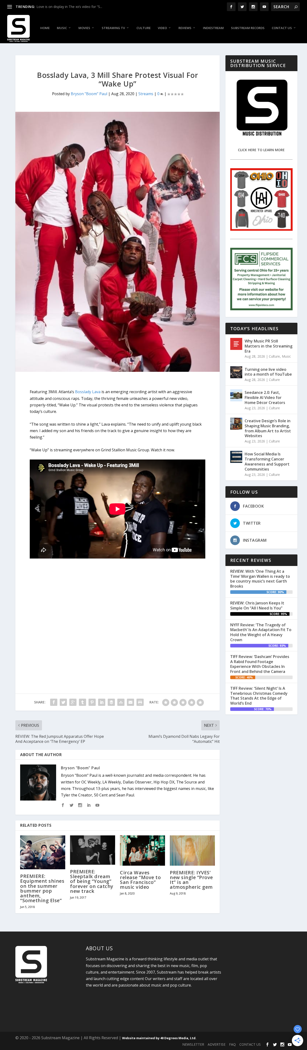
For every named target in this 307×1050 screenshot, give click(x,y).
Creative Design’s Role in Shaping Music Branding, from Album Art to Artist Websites (268, 428)
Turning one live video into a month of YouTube (268, 372)
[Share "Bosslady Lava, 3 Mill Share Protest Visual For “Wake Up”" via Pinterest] (92, 702)
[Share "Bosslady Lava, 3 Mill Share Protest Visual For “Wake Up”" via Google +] (73, 702)
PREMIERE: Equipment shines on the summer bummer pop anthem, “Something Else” (42, 888)
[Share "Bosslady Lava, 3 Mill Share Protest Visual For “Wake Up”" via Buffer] (111, 702)
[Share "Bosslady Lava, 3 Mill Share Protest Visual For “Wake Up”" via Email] (130, 702)
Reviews (184, 28)
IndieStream (213, 28)
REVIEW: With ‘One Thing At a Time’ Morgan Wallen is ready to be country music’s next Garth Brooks (260, 579)
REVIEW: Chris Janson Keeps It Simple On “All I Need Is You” (257, 605)
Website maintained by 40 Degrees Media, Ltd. (159, 1038)
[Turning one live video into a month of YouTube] (236, 372)
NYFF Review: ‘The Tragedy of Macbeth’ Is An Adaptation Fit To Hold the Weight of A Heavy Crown (260, 632)
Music (62, 28)
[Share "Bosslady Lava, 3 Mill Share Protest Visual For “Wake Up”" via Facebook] (54, 702)
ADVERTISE (216, 1044)
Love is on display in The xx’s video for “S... (69, 6)
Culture (143, 28)
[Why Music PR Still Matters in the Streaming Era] (236, 344)
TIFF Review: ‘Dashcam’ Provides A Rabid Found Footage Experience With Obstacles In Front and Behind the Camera (259, 664)
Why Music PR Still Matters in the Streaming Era (268, 346)
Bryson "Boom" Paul (89, 93)
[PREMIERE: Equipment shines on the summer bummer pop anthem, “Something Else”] (42, 852)
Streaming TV (113, 28)
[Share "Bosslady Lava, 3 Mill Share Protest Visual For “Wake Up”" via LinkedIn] (101, 702)
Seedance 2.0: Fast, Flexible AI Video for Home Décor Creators (265, 397)
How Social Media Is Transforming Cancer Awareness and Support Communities (267, 461)
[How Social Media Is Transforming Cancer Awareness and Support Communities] (236, 457)
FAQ (232, 1044)
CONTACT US (250, 1044)
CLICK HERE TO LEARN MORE (261, 150)
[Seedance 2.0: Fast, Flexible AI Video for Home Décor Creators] (236, 395)
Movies (84, 28)
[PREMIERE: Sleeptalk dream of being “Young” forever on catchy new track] (92, 850)
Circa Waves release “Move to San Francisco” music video (140, 879)
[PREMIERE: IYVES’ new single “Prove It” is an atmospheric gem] (192, 850)
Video (162, 28)
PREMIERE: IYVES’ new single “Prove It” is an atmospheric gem (191, 879)
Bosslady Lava (87, 391)
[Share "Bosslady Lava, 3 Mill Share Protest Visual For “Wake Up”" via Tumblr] (82, 702)
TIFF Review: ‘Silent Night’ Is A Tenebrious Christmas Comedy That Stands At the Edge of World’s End (259, 696)
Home (45, 28)
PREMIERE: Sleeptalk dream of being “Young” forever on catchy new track (91, 881)
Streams (145, 93)
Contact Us (282, 28)
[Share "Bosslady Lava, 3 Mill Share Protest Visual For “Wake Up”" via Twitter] (63, 702)
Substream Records (248, 28)
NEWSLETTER (193, 1044)
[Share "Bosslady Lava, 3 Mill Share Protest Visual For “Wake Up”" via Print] (140, 702)
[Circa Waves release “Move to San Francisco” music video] (142, 850)
